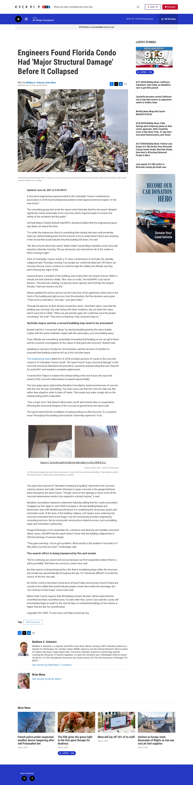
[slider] (30, 19)
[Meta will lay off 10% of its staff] (116, 722)
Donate (171, 7)
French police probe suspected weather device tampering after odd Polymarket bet (36, 740)
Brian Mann (51, 82)
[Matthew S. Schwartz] (24, 648)
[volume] (26, 19)
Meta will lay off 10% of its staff (116, 737)
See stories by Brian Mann (46, 678)
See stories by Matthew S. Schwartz (51, 664)
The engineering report (39, 358)
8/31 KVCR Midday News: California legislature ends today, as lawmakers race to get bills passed (153, 85)
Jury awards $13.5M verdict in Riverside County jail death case (151, 165)
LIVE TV (154, 6)
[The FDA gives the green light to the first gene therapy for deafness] (76, 722)
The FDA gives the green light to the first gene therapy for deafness (75, 740)
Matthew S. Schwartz (35, 82)
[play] (18, 19)
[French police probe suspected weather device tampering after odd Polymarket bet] (36, 722)
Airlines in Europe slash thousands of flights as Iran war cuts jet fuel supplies (156, 740)
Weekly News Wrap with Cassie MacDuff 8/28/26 (150, 113)
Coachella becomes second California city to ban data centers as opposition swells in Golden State (154, 99)
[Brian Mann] (24, 681)
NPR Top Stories (33, 622)
